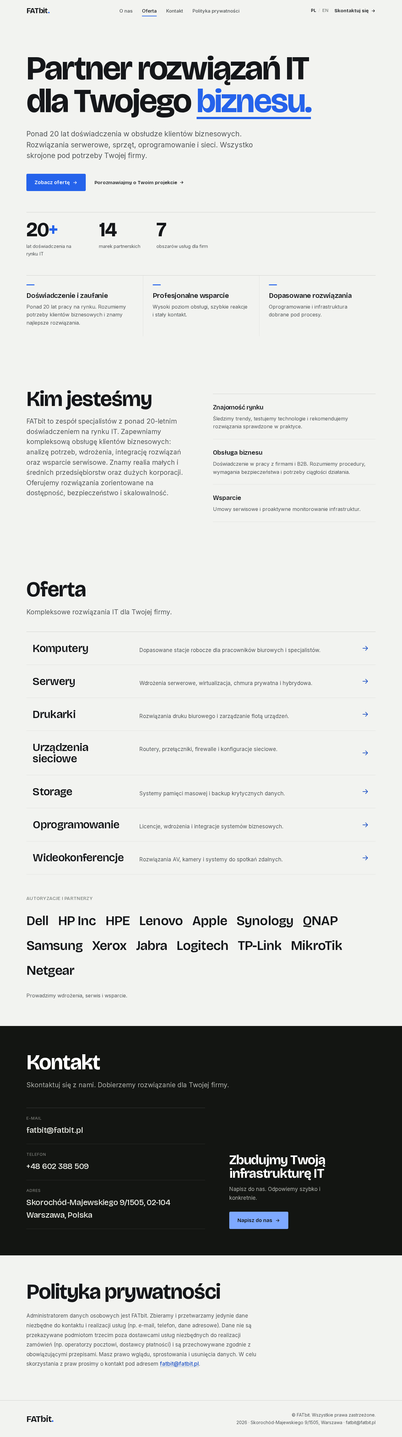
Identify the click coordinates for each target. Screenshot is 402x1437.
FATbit (38, 10)
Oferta (149, 11)
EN (325, 10)
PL (313, 10)
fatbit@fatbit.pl (54, 1130)
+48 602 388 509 (57, 1166)
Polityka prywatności (216, 11)
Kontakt (174, 11)
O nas (126, 11)
